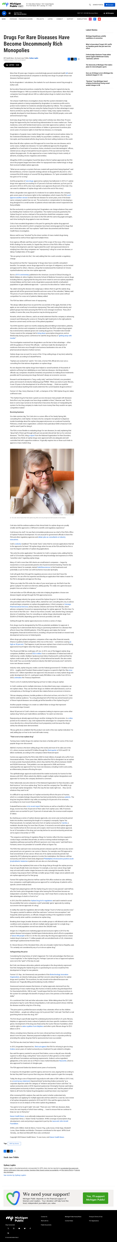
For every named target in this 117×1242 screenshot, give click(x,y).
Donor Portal (98, 4)
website (18, 544)
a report (32, 435)
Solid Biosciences (43, 567)
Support (70, 19)
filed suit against (41, 1047)
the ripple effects (67, 1170)
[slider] (12, 13)
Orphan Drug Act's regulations (41, 901)
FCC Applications (94, 1221)
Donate (110, 5)
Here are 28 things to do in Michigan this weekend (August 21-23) (99, 74)
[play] (4, 13)
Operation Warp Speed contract (39, 1170)
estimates (18, 678)
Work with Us (44, 1221)
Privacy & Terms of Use (95, 1216)
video (71, 718)
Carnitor (64, 823)
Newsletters (82, 19)
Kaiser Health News (17, 1116)
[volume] (9, 13)
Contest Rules (69, 1221)
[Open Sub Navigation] (7, 19)
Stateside (13, 19)
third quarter (52, 750)
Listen (50, 19)
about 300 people (18, 936)
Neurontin (63, 1061)
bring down (42, 333)
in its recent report (33, 806)
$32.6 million (37, 653)
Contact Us (44, 1216)
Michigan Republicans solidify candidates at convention (96, 37)
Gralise (12, 1049)
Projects (40, 19)
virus (70, 670)
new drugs (29, 181)
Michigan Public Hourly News (73, 1216)
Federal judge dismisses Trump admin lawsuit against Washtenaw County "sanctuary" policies (98, 57)
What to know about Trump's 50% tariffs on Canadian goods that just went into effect (99, 46)
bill (67, 73)
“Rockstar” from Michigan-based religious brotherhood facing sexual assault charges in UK (98, 83)
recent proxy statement (21, 1081)
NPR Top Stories (14, 1143)
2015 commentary (22, 275)
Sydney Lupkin (33, 58)
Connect (59, 19)
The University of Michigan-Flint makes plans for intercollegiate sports (99, 66)
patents (67, 797)
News (4, 19)
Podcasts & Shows (26, 19)
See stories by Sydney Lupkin (15, 1175)
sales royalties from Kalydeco (33, 1026)
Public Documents (46, 1225)
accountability (54, 1170)
